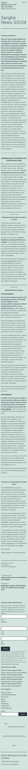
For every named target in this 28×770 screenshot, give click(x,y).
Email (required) (3, 622)
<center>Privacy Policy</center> (10, 761)
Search (3, 711)
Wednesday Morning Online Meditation (12, 681)
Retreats (3, 701)
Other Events (4, 696)
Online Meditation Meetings (8, 694)
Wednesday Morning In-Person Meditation (13, 677)
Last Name (2, 643)
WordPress (15, 764)
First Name (2, 633)
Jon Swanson (6, 564)
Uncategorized (5, 705)
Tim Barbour (10, 255)
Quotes (3, 699)
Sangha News (12, 566)
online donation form (9, 261)
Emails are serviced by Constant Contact (10, 664)
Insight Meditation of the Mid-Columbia (8, 4)
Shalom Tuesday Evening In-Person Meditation (14, 672)
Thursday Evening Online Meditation (11, 686)
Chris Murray (10, 543)
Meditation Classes (6, 692)
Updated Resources (6, 708)
